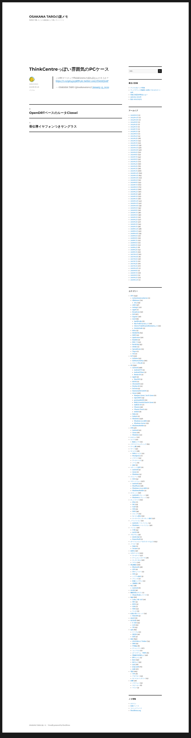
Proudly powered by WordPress (59, 725)
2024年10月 (134, 120)
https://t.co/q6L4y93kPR (68, 81)
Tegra (134, 351)
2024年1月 (134, 127)
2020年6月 (134, 187)
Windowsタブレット (139, 497)
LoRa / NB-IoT (137, 600)
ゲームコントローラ (138, 558)
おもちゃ (133, 437)
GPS (133, 569)
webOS (136, 412)
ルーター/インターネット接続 (142, 518)
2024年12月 (134, 117)
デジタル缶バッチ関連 (137, 88)
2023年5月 (134, 131)
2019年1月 (133, 226)
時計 (131, 586)
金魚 (133, 664)
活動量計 (135, 583)
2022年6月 (134, 134)
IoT (131, 356)
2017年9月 (134, 259)
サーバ (132, 449)
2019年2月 (134, 224)
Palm (134, 414)
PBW (134, 644)
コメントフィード (136, 708)
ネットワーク (134, 500)
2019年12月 (134, 201)
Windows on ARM (140, 421)
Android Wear (139, 372)
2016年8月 (134, 271)
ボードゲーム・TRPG (139, 653)
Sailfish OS (138, 405)
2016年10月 (134, 268)
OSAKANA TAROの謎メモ (48, 16)
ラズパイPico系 (137, 363)
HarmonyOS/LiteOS (139, 391)
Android (135, 368)
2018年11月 (134, 231)
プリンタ (135, 579)
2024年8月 (134, 122)
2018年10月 (134, 233)
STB (131, 428)
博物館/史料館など (138, 655)
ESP (133, 314)
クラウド (135, 458)
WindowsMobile (138, 426)
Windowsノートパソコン (140, 525)
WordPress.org (135, 710)
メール (134, 463)
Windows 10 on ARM (139, 488)
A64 (135, 303)
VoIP (134, 507)
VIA (133, 354)
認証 (133, 465)
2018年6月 (134, 243)
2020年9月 (134, 180)
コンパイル (135, 651)
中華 (133, 530)
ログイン (133, 704)
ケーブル (135, 632)
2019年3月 (134, 222)
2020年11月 (134, 175)
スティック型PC (135, 467)
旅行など (135, 662)
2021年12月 (134, 145)
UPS (133, 574)
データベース (136, 460)
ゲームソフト (136, 648)
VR (133, 627)
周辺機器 (133, 565)
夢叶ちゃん (135, 657)
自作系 (134, 532)
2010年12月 (134, 280)
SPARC (134, 347)
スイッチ (135, 514)
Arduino (135, 358)
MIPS (134, 335)
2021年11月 (134, 148)
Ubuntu (136, 407)
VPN (133, 509)
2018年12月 (134, 229)
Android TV (138, 370)
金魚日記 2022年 (135, 97)
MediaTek (135, 333)
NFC (133, 602)
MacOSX (137, 379)
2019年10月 (134, 206)
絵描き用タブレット (136, 613)
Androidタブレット (138, 495)
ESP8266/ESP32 (138, 361)
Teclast (134, 548)
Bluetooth (135, 567)
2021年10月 (134, 150)
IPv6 (134, 502)
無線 (131, 597)
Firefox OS (136, 386)
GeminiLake (138, 328)
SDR (133, 606)
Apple (134, 310)
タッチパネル (136, 560)
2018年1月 (133, 252)
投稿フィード (134, 706)
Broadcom (136, 312)
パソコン (32, 90)
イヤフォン (135, 683)
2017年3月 (133, 264)
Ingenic (135, 317)
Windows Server (140, 423)
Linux (134, 393)
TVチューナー (136, 572)
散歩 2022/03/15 (136, 99)
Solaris (134, 416)
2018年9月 (134, 236)
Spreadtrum (136, 349)
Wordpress (136, 456)
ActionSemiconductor (140, 298)
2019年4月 (134, 220)
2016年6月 (134, 275)
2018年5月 (134, 245)
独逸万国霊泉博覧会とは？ (139, 95)
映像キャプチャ (137, 581)
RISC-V (135, 342)
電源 (131, 671)
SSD (133, 479)
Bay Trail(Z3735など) (141, 324)
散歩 (133, 660)
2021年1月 (133, 171)
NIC (133, 504)
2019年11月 (134, 203)
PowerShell (136, 539)
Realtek (135, 340)
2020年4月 (134, 192)
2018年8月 (134, 238)
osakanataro (33, 84)
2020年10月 (134, 178)
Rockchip (135, 344)
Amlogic (135, 307)
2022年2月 (134, 141)
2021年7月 (134, 157)
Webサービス (136, 453)
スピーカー (135, 685)
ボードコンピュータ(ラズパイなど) (141, 542)
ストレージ (134, 477)
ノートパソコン (135, 521)
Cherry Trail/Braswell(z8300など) (146, 326)
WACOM (135, 616)
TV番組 (134, 646)
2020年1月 (134, 199)
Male (134, 546)
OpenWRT (137, 398)
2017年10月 (134, 257)
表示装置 (133, 620)
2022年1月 (134, 143)
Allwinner (135, 300)
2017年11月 (134, 254)
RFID (134, 604)
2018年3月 (133, 250)
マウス (134, 562)
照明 (133, 637)
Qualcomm (136, 337)
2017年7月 (134, 261)
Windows (135, 419)
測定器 (134, 634)
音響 (131, 681)
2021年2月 (134, 169)
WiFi (134, 511)
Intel (134, 319)
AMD (134, 305)
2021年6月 (134, 159)
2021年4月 (134, 164)
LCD (133, 625)
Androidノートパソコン (140, 523)
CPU (131, 296)
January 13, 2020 (101, 87)
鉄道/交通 (135, 667)
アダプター (135, 676)
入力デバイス (134, 553)
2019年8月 (134, 210)
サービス (133, 451)
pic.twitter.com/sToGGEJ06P (94, 81)
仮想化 (132, 551)
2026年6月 (134, 115)
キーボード (135, 555)
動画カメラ (135, 442)
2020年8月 (134, 182)
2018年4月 (134, 247)
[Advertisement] (95, 50)
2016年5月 (134, 278)
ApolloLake (138, 321)
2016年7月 (134, 273)
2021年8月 (134, 155)
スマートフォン (135, 481)
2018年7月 (134, 240)
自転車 (132, 618)
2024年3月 (134, 124)
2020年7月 (134, 185)
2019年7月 (134, 213)
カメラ (132, 440)
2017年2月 (134, 266)
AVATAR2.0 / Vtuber (139, 641)
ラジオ (134, 611)
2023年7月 (134, 129)
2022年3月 (134, 138)
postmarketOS (139, 400)
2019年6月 (134, 215)
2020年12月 (134, 173)
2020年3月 (134, 194)
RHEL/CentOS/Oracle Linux (143, 402)
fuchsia (135, 388)
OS (131, 365)
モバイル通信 (136, 516)
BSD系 (134, 382)
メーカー (133, 544)
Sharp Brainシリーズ (139, 595)
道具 (131, 630)
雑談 (131, 639)
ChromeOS (136, 384)
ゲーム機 (133, 446)
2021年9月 (134, 152)
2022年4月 (134, 136)
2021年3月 (133, 166)
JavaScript (135, 537)
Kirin (134, 331)
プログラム (134, 535)
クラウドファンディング (138, 444)
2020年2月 (134, 196)
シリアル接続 (136, 576)
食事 (133, 669)
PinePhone (136, 486)
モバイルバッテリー (138, 678)
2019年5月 (134, 217)
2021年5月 (134, 162)
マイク (134, 688)
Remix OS (137, 375)
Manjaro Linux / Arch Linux (144, 395)
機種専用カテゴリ (136, 593)
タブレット (134, 493)
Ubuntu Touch (139, 409)
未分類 (132, 590)
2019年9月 (134, 208)
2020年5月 (134, 189)
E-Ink (134, 623)
